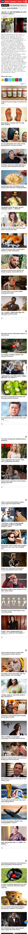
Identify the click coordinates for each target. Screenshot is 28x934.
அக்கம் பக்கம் (21, 1)
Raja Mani (5, 16)
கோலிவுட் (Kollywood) (12, 8)
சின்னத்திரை (13, 1)
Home (3, 8)
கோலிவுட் (7, 1)
